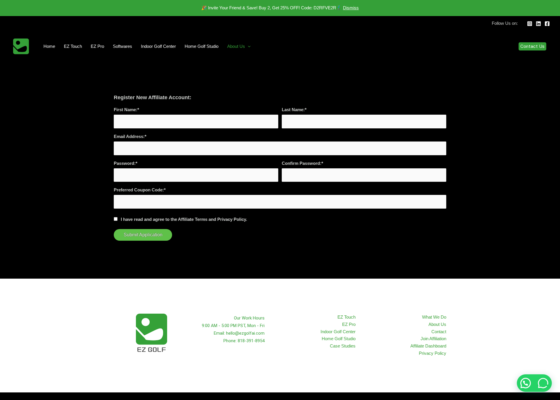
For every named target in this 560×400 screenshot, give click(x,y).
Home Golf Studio (201, 46)
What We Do (434, 317)
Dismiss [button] (351, 7)
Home (49, 46)
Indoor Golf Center (158, 46)
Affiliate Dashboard (428, 345)
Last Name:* (294, 109)
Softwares (122, 46)
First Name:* (126, 109)
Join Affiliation (433, 338)
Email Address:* (130, 136)
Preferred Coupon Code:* (140, 190)
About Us (236, 46)
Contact (438, 331)
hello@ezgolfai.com (245, 333)
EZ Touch (73, 46)
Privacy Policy (432, 353)
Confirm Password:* (302, 163)
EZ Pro (97, 46)
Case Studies (343, 345)
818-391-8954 (251, 340)
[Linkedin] (538, 23)
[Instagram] (529, 23)
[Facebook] (547, 23)
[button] (248, 46)
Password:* (125, 163)
